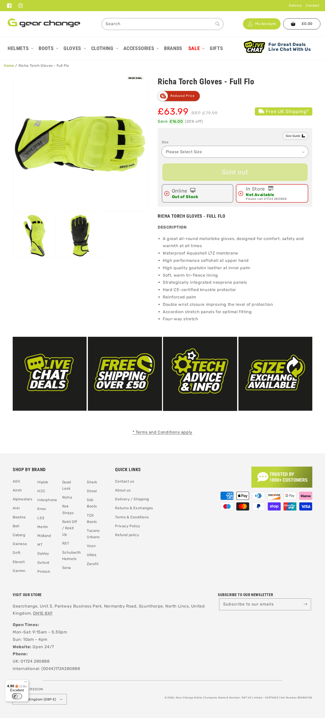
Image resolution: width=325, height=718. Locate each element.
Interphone (47, 500)
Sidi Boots (92, 503)
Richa (67, 497)
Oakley (43, 553)
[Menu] (26, 683)
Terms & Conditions (132, 517)
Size (165, 142)
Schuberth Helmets (71, 555)
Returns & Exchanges (134, 508)
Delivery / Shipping (132, 499)
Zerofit (93, 564)
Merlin (42, 527)
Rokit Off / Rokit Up (69, 528)
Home (9, 65)
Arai (16, 508)
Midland (44, 536)
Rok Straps (68, 509)
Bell (16, 526)
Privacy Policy (127, 526)
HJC (41, 491)
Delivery (295, 5)
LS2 (40, 518)
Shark (92, 482)
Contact (312, 5)
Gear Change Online (189, 697)
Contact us (124, 481)
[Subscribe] (305, 604)
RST (65, 543)
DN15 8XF (43, 613)
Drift (17, 553)
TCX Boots (92, 518)
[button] (20, 48)
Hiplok (42, 482)
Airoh (17, 490)
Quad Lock (66, 485)
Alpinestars (22, 499)
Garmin (19, 571)
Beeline (19, 517)
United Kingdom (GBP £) (36, 699)
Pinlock (43, 571)
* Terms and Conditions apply (162, 432)
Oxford (43, 563)
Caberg (19, 535)
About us (123, 490)
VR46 (91, 555)
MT (39, 545)
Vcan (91, 546)
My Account (265, 24)
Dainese (20, 544)
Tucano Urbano (93, 534)
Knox (41, 509)
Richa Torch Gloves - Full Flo (44, 65)
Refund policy (127, 535)
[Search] (217, 23)
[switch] (17, 696)
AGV (16, 481)
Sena (66, 568)
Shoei (92, 491)
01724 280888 (275, 199)
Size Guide (293, 136)
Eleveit (19, 562)
